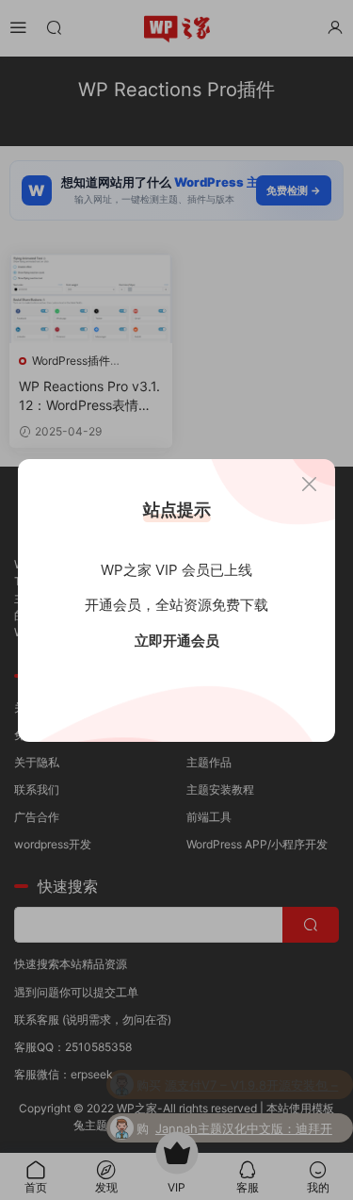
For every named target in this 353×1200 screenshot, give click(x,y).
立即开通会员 (177, 640)
